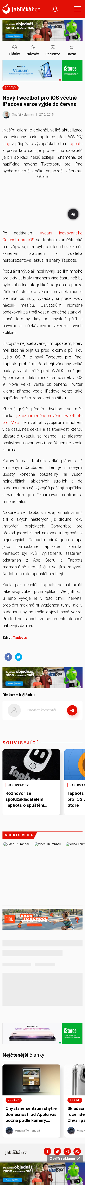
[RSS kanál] (77, 1151)
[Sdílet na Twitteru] (17, 656)
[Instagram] (67, 1151)
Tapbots (75, 143)
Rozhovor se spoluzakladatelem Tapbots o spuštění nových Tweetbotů (25, 800)
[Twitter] (57, 1151)
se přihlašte (55, 719)
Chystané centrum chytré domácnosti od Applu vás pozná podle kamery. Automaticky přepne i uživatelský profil (31, 1115)
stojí (6, 143)
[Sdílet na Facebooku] (7, 656)
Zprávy (10, 88)
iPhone (75, 1100)
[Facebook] (47, 1151)
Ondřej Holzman (22, 114)
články (23, 1055)
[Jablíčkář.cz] (21, 9)
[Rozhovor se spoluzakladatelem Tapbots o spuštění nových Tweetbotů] (31, 764)
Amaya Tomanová (27, 1130)
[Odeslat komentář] (72, 710)
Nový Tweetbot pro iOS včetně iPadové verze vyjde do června (39, 101)
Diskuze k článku (18, 694)
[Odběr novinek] (55, 9)
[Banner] (42, 1174)
